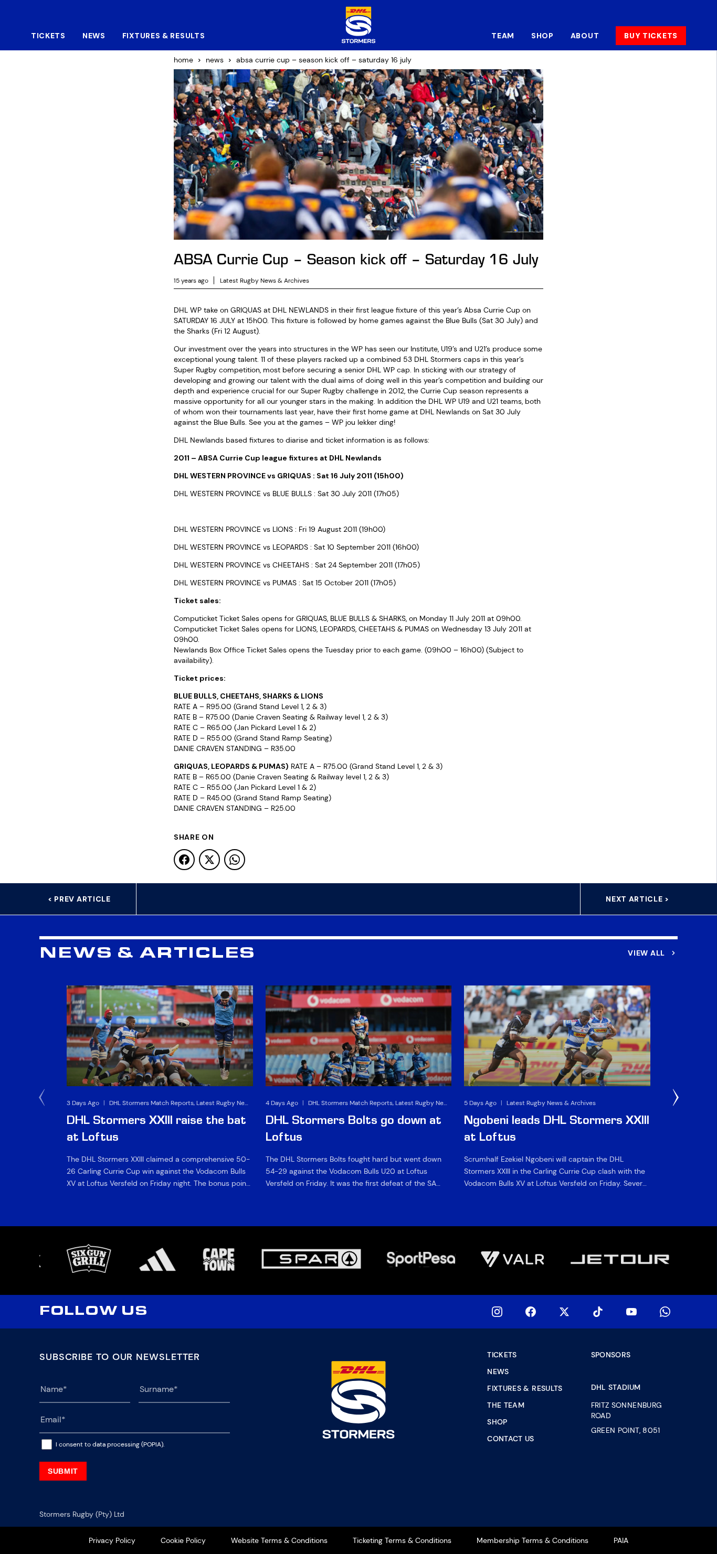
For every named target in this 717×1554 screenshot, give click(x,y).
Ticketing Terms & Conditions (402, 1540)
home (183, 60)
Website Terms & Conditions (279, 1540)
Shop (542, 35)
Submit (63, 1471)
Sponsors (611, 1354)
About (585, 35)
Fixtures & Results (163, 35)
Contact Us (510, 1438)
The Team (505, 1405)
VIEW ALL (646, 953)
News (94, 35)
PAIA (621, 1540)
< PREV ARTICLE (79, 899)
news (215, 60)
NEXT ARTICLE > (637, 899)
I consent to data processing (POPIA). (110, 1444)
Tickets (48, 35)
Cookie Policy (183, 1540)
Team (502, 35)
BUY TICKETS (651, 35)
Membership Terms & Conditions (532, 1540)
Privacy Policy (112, 1540)
